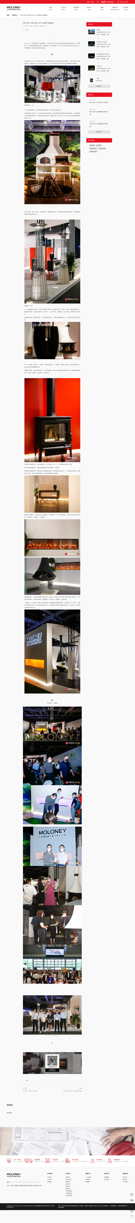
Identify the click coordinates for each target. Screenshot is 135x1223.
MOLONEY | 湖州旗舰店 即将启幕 (99, 113)
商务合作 (125, 1177)
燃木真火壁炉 (93, 151)
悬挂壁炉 (68, 1188)
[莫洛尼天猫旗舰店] (132, 1200)
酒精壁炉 (68, 1181)
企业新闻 (106, 1179)
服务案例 (88, 1179)
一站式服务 (88, 1177)
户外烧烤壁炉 (69, 1193)
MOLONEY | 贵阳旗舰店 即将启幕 (99, 125)
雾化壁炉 (68, 1177)
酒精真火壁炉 (93, 148)
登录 (88, 2)
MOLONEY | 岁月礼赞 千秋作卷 (99, 102)
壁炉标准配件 (69, 1195)
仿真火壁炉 (68, 1179)
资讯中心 (14, 15)
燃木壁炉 (68, 1184)
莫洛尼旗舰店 (110, 2)
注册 (92, 2)
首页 (8, 15)
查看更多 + (99, 86)
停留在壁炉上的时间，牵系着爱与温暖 (72, 1091)
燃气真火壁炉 (102, 148)
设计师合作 (125, 1181)
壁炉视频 (92, 145)
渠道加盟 (125, 1179)
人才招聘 (49, 1179)
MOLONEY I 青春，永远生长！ (30, 1091)
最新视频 (106, 1177)
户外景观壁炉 (69, 1191)
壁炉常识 (99, 145)
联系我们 (49, 1181)
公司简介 (49, 1177)
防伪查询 (88, 1181)
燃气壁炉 (68, 1186)
